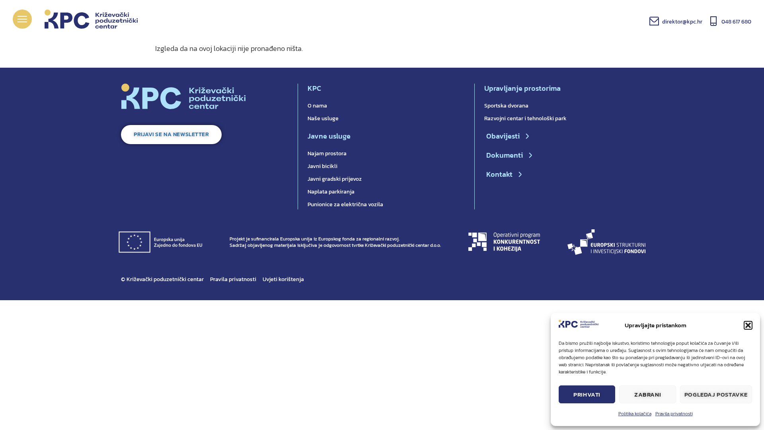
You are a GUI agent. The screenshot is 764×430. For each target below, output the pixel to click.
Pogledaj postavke (716, 394)
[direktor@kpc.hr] (654, 21)
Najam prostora (327, 153)
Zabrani (647, 394)
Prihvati (586, 394)
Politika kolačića (634, 413)
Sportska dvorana (506, 106)
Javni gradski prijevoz (335, 179)
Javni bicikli (322, 166)
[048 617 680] (713, 21)
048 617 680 (736, 22)
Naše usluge (323, 118)
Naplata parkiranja (331, 192)
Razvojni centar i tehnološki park (525, 118)
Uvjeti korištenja (283, 279)
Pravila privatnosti (674, 413)
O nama (317, 106)
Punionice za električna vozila (345, 204)
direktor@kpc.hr (682, 22)
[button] (748, 325)
